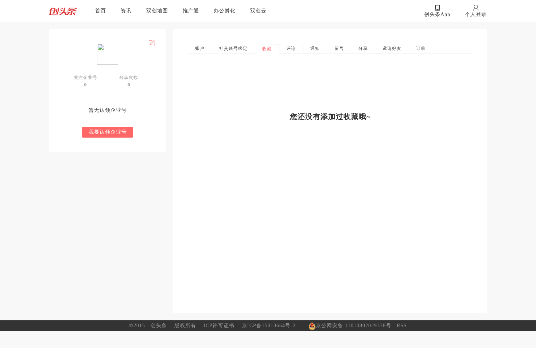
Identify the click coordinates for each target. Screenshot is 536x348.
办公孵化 (225, 10)
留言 (339, 48)
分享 (363, 48)
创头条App (437, 14)
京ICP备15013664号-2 (269, 325)
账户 (200, 48)
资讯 (126, 10)
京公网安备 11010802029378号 (353, 325)
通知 (315, 48)
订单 (421, 48)
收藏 (267, 48)
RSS (402, 325)
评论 (291, 48)
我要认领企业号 (108, 132)
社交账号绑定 (233, 48)
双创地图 (157, 10)
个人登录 (476, 14)
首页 (100, 10)
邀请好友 (391, 48)
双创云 (258, 10)
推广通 (191, 10)
